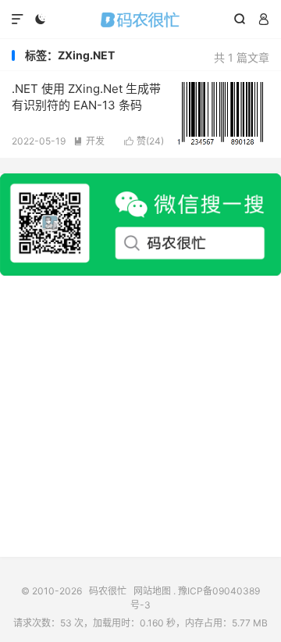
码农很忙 (140, 19)
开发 (89, 141)
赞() (144, 141)
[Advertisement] (140, 416)
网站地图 (152, 591)
